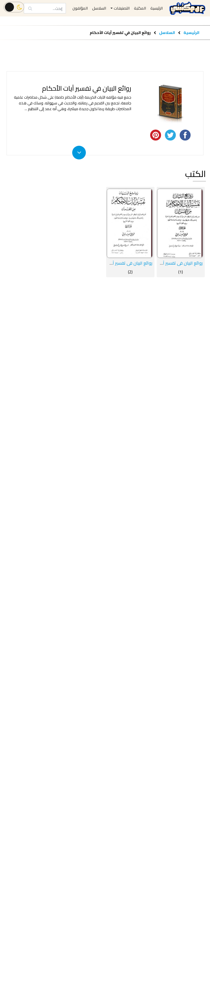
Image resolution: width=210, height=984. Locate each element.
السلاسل (166, 32)
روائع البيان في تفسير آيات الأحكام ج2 (119, 263)
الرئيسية (191, 32)
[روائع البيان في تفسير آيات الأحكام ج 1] (181, 223)
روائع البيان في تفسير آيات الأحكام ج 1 (169, 263)
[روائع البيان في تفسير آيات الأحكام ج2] (130, 223)
